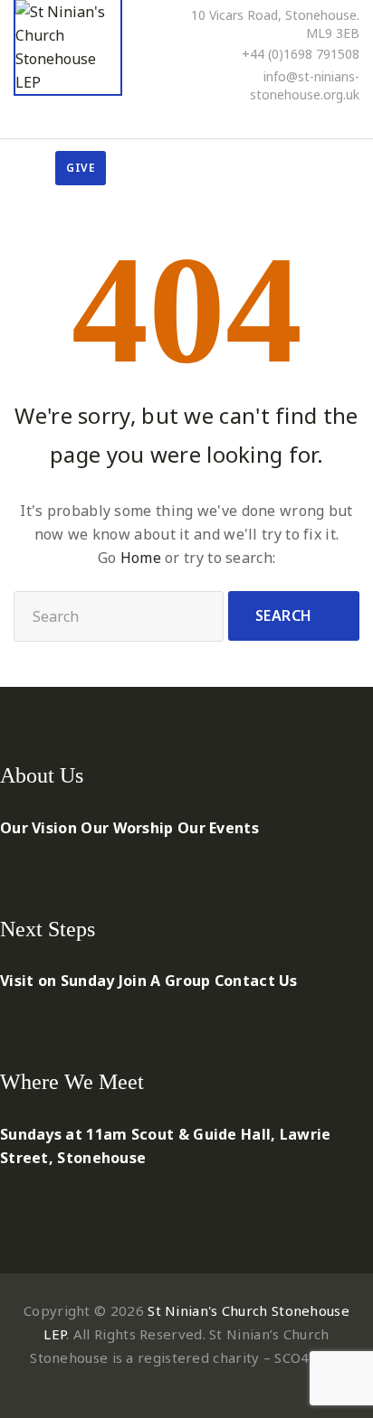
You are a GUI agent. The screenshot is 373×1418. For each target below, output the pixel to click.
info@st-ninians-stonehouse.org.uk (304, 85)
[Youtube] (329, 119)
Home (140, 558)
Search (283, 615)
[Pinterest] (305, 119)
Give (80, 167)
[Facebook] (280, 119)
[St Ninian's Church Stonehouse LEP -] (68, 48)
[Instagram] (354, 119)
